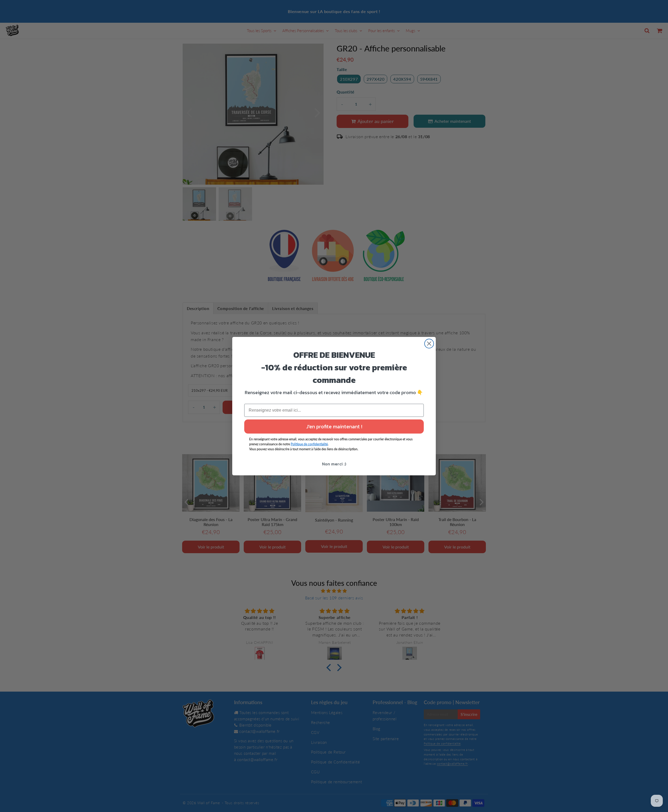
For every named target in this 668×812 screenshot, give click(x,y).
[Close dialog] (429, 343)
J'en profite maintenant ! (334, 426)
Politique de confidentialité (309, 444)
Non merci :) (334, 464)
